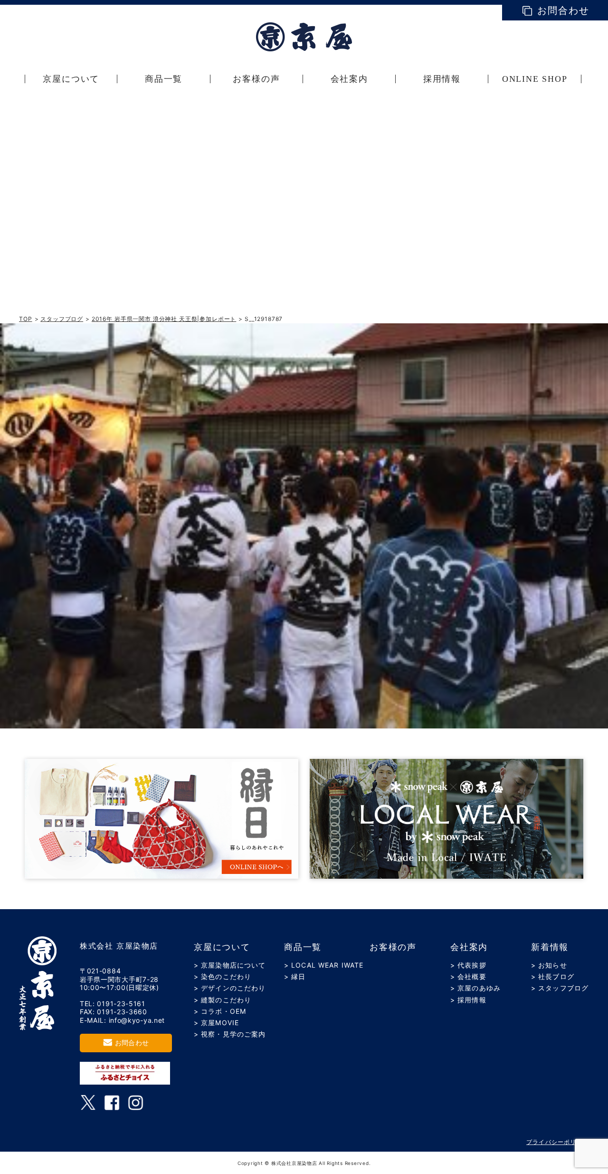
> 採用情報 (468, 1000)
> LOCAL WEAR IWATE (323, 965)
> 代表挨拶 (468, 965)
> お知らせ (549, 965)
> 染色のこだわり (222, 976)
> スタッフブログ (560, 988)
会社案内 (469, 947)
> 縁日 (294, 976)
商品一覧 (303, 947)
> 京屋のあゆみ (475, 988)
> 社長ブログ (552, 976)
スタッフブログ (61, 318)
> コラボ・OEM (220, 1011)
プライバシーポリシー (557, 1141)
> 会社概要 (468, 976)
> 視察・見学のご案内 (230, 1034)
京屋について (222, 947)
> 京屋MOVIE (216, 1023)
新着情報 (550, 947)
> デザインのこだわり (230, 988)
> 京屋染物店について (230, 965)
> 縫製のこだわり (222, 1000)
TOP (25, 318)
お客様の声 (393, 947)
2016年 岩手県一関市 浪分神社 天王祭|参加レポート (164, 318)
